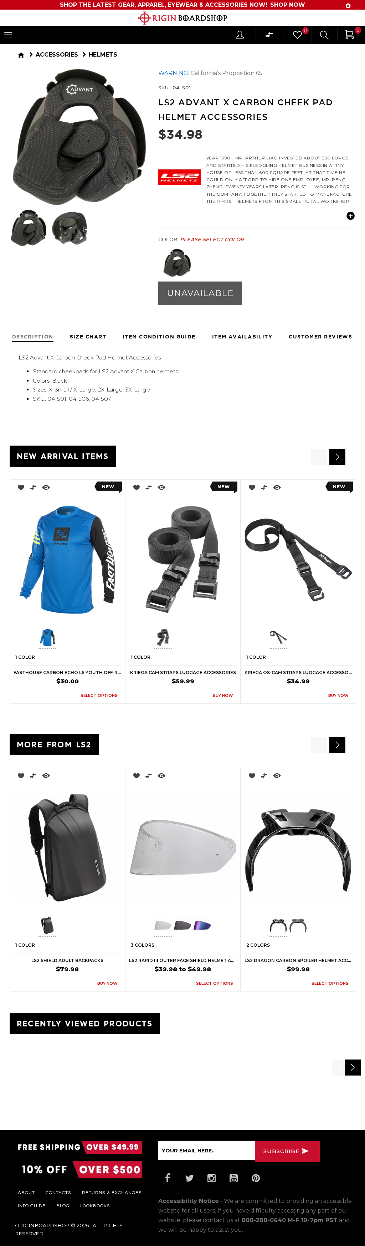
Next (149, 228)
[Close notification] (348, 6)
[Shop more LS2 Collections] (179, 175)
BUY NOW (223, 695)
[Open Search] (324, 36)
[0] (297, 36)
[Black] (177, 263)
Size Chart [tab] (88, 337)
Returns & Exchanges (112, 1192)
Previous (153, 263)
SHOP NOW (287, 4)
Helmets (103, 54)
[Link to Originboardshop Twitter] (189, 1178)
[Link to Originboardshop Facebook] (167, 1178)
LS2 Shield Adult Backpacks (67, 960)
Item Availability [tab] (242, 337)
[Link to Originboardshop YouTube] (234, 1178)
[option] (67, 591)
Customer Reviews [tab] (320, 337)
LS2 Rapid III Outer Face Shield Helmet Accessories (183, 960)
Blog (63, 1205)
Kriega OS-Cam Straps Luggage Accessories (298, 672)
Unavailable (200, 293)
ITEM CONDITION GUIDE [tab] (159, 337)
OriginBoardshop (42, 1225)
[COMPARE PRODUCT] (33, 488)
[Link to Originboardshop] (182, 18)
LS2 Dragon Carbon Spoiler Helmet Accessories (298, 960)
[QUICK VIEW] (46, 488)
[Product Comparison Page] (269, 36)
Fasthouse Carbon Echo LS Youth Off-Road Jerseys (67, 672)
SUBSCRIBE (282, 1151)
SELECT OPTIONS (99, 695)
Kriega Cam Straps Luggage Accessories (183, 672)
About (26, 1192)
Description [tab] (32, 337)
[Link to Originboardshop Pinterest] (256, 1178)
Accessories (57, 54)
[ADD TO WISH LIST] (19, 488)
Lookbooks (95, 1205)
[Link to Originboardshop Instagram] (211, 1178)
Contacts (58, 1192)
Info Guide (32, 1205)
